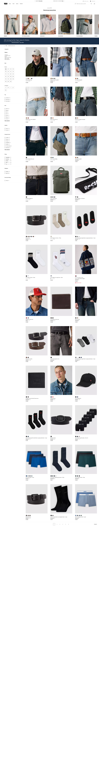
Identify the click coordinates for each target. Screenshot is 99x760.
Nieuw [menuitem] (10, 3)
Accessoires (6, 54)
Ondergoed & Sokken (7, 55)
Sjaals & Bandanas (7, 59)
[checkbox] (6, 69)
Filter (6, 45)
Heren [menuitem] (13, 3)
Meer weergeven (7, 120)
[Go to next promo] (64, 1)
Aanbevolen (11, 45)
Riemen (6, 56)
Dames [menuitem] (17, 3)
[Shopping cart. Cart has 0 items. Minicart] (94, 4)
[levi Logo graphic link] (5, 3)
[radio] (26, 78)
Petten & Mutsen (7, 58)
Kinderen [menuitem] (21, 3)
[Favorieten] (91, 4)
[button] (14, 48)
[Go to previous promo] (35, 1)
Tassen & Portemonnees (8, 57)
